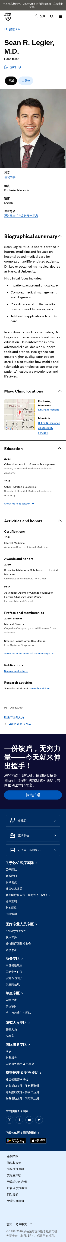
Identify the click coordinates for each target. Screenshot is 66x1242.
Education (13, 448)
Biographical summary (30, 236)
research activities (39, 688)
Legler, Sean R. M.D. (19, 723)
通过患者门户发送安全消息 (21, 215)
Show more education (17, 503)
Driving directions (48, 409)
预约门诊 (15, 67)
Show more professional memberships (27, 653)
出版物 (26, 80)
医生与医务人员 (14, 717)
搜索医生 (14, 29)
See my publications (16, 671)
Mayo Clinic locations (23, 391)
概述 (11, 80)
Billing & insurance (49, 422)
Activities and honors (23, 520)
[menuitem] (11, 80)
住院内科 (9, 177)
